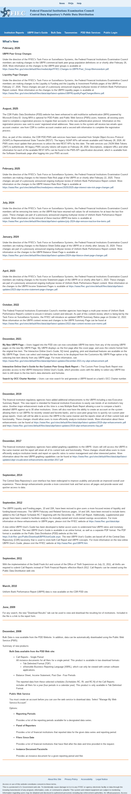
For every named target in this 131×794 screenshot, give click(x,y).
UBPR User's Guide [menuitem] (37, 32)
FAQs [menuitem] (71, 3)
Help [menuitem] (79, 3)
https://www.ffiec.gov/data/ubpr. (104, 521)
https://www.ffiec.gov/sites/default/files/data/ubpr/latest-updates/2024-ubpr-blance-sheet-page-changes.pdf (55, 255)
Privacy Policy (71, 779)
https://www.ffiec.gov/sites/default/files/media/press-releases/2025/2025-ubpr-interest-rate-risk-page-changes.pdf (58, 187)
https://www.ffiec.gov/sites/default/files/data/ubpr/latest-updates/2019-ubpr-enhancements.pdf (80, 422)
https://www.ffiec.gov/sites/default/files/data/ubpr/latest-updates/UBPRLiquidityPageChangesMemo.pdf (53, 93)
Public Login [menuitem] (110, 32)
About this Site (54, 779)
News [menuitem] (62, 3)
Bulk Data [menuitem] (56, 32)
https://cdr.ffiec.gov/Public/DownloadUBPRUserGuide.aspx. (32, 536)
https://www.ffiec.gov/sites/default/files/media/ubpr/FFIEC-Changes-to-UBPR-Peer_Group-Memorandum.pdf (56, 69)
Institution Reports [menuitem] (14, 32)
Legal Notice (102, 779)
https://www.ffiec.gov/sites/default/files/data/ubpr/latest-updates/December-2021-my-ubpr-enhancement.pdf (55, 361)
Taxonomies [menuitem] (70, 32)
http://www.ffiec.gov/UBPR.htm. (72, 543)
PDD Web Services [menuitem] (90, 32)
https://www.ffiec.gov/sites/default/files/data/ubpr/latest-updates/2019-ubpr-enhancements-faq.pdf (55, 425)
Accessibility (86, 779)
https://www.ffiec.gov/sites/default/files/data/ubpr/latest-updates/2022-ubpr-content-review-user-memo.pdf (54, 323)
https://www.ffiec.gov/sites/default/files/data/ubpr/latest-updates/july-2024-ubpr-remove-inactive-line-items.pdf (56, 221)
